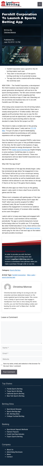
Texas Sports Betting (14, 391)
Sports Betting (15, 270)
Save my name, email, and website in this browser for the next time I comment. (21, 365)
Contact (10, 457)
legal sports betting (33, 228)
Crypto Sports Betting (14, 436)
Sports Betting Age (13, 411)
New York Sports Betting (15, 396)
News (9, 454)
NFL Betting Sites (13, 414)
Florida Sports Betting (14, 389)
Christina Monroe (10, 32)
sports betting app (8, 277)
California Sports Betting (15, 394)
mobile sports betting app (21, 150)
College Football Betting (15, 416)
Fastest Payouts (13, 432)
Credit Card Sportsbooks (15, 434)
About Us (10, 450)
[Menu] (40, 4)
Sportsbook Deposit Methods (17, 429)
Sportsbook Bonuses (14, 409)
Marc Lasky (31, 275)
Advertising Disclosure (14, 452)
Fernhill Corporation (19, 275)
